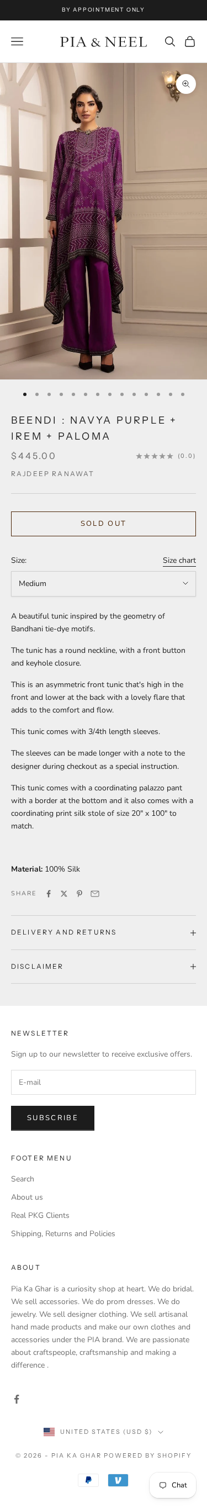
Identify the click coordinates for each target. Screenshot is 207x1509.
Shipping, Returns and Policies (63, 1233)
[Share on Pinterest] (79, 893)
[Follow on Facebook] (16, 1399)
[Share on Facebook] (48, 893)
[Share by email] (95, 893)
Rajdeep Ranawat (52, 473)
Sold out (104, 524)
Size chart (179, 560)
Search (22, 1179)
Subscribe (52, 1118)
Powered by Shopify (148, 1455)
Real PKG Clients (40, 1215)
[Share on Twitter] (64, 893)
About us (27, 1197)
